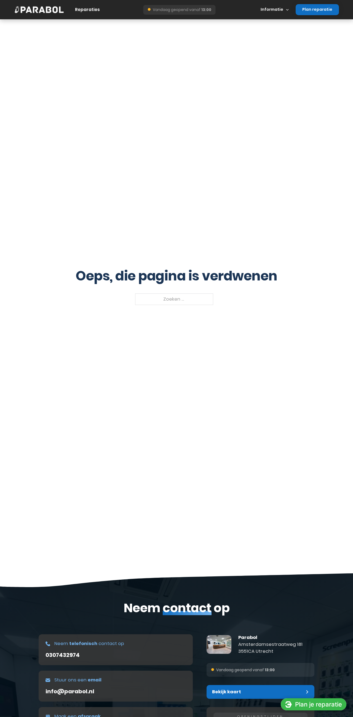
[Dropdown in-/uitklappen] (287, 9)
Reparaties (87, 9)
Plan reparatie (317, 9)
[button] (260, 692)
